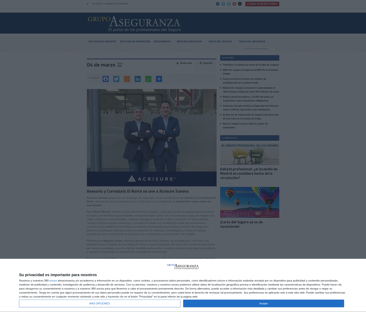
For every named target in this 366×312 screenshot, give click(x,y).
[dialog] (183, 285)
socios (53, 280)
